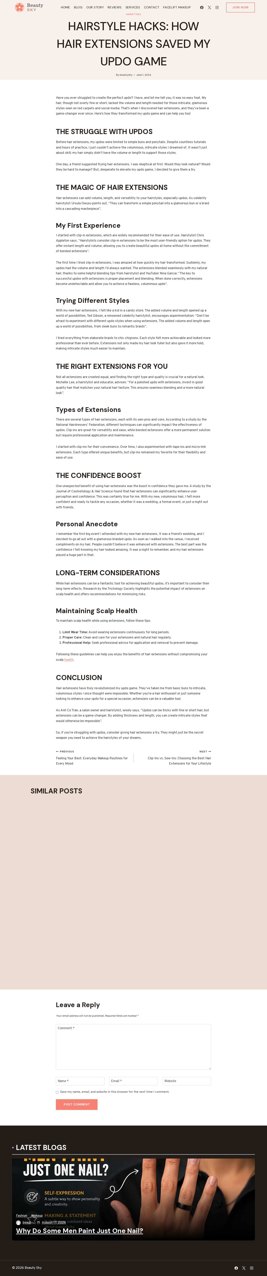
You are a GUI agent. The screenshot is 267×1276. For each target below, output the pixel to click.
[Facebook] (201, 7)
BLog (78, 7)
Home (65, 7)
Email (116, 1081)
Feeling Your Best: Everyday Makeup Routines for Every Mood (92, 758)
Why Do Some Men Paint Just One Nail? (79, 1231)
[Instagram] (217, 7)
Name (63, 1081)
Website (170, 1081)
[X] (209, 7)
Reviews (114, 7)
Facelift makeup (177, 7)
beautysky (126, 75)
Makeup (37, 1216)
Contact (151, 7)
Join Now (240, 7)
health (68, 660)
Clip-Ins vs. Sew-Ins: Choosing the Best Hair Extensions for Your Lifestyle (179, 758)
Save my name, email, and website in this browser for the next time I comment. (114, 1092)
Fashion (21, 1216)
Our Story (95, 7)
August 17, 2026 (54, 1223)
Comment (66, 1028)
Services (132, 7)
